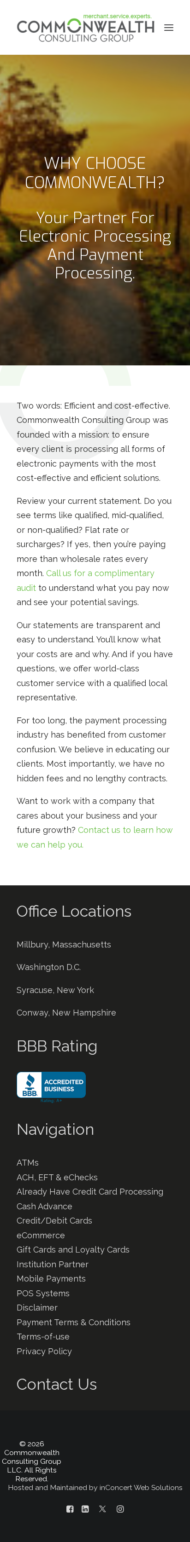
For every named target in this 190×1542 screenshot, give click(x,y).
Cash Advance (44, 1206)
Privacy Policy (44, 1351)
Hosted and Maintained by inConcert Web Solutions (95, 1487)
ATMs (28, 1162)
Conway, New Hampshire (66, 1012)
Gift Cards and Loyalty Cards (73, 1249)
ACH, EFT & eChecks (57, 1177)
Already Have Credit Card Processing (90, 1191)
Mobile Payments (51, 1278)
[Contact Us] (95, 1376)
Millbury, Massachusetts (64, 944)
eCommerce (41, 1235)
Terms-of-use (43, 1336)
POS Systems (43, 1293)
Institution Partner (53, 1264)
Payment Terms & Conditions (74, 1322)
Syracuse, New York (55, 990)
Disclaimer (37, 1307)
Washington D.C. (49, 967)
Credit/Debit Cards (54, 1220)
